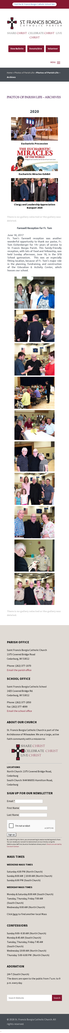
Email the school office (19, 711)
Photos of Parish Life (24, 72)
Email (11, 801)
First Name (13, 808)
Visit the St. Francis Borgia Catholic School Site (34, 4)
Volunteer (53, 48)
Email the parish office (19, 670)
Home (10, 72)
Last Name (13, 814)
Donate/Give (35, 48)
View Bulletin (17, 48)
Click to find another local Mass (27, 914)
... (0, 1030)
